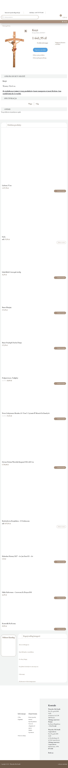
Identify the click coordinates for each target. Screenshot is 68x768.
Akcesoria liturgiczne (24, 644)
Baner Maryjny (7, 307)
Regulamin (20, 719)
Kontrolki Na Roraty (9, 623)
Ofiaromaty (22, 674)
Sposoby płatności (33, 721)
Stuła (3, 237)
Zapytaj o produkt (40, 50)
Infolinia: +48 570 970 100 (36, 12)
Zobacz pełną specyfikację (40, 58)
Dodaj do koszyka (61, 191)
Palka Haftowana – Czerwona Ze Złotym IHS (17, 592)
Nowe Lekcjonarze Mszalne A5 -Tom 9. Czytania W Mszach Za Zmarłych (26, 413)
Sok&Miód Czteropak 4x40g (11, 272)
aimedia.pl (65, 764)
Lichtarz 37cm (6, 185)
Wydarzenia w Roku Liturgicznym (27, 681)
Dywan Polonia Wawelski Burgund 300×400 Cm (18, 462)
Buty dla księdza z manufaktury (26, 652)
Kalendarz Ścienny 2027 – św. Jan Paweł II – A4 (17, 556)
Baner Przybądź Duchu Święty (12, 343)
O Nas (19, 717)
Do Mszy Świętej (23, 659)
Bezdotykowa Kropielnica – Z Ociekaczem (15, 521)
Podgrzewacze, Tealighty (10, 378)
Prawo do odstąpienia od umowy (32, 726)
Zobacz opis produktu (39, 55)
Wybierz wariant (61, 242)
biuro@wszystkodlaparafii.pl (12, 12)
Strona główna (6, 26)
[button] (25, 31)
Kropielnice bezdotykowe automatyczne (28, 666)
